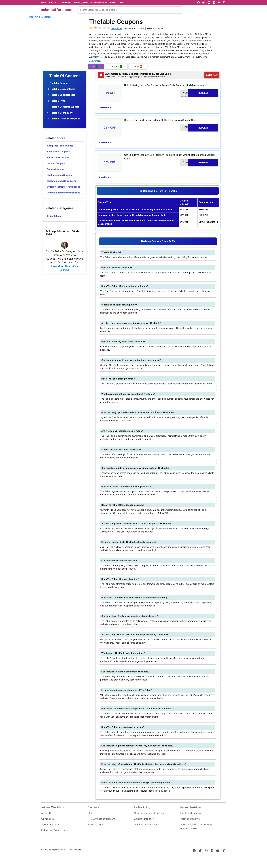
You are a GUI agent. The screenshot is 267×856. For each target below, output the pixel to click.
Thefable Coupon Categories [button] (65, 118)
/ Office (38, 16)
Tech (121, 2)
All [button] (95, 66)
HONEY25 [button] (195, 127)
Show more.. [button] (95, 60)
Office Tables (54, 216)
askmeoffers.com (56, 9)
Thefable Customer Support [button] (64, 107)
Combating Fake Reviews (149, 813)
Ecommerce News (99, 2)
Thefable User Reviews (62, 113)
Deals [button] (138, 66)
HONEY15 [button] (195, 92)
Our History (66, 2)
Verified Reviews (190, 818)
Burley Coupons (55, 169)
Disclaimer (94, 807)
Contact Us (48, 818)
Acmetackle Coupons (58, 151)
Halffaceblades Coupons (60, 175)
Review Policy (142, 807)
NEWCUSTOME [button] (195, 162)
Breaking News (81, 2)
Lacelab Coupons (56, 163)
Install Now (211, 74)
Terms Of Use (96, 824)
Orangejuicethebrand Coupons (63, 192)
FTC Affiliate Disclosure (101, 818)
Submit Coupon (50, 824)
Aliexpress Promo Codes (60, 145)
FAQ (90, 813)
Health (113, 2)
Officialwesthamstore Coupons (63, 186)
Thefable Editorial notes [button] (62, 95)
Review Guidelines (190, 807)
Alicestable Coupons (58, 157)
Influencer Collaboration (55, 830)
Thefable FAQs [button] (57, 101)
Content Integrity (144, 818)
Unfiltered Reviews (191, 813)
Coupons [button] (115, 66)
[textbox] (130, 10)
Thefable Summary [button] (59, 83)
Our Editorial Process (146, 824)
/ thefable (47, 16)
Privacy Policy (75, 850)
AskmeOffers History (53, 807)
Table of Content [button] (64, 76)
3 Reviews (116, 28)
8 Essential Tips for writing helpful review (196, 826)
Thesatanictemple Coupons (61, 181)
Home (43, 2)
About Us (53, 2)
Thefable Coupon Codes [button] (62, 89)
